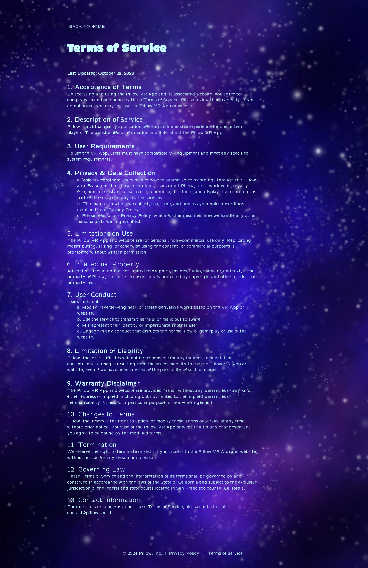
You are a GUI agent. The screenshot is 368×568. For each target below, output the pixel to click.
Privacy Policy (184, 553)
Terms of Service (225, 553)
